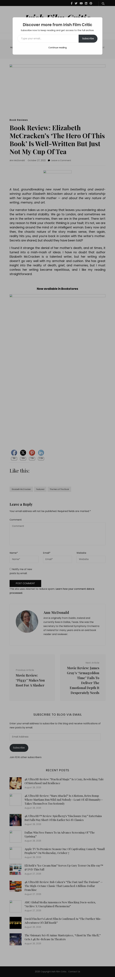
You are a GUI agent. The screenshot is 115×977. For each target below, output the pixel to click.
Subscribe (88, 38)
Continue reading (57, 47)
